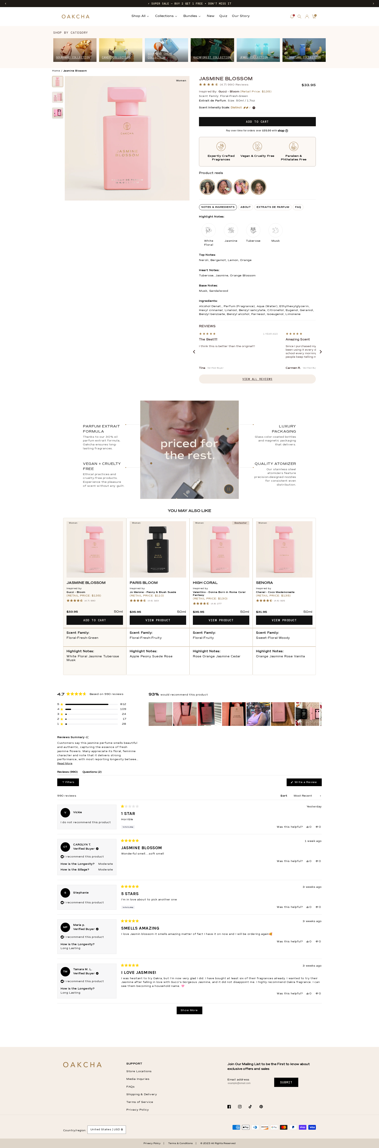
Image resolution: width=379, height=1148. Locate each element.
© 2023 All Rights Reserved (217, 1143)
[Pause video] (189, 450)
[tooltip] (86, 737)
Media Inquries (137, 1079)
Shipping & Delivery (141, 1094)
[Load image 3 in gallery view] (57, 113)
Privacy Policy (137, 1109)
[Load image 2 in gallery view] (57, 97)
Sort (284, 796)
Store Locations (139, 1071)
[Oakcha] (82, 1065)
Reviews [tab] (67, 773)
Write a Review (308, 783)
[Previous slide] (194, 352)
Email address (238, 1079)
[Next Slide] (318, 714)
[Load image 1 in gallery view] (57, 81)
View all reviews (257, 379)
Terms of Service (139, 1102)
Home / (57, 71)
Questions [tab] (92, 773)
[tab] (218, 207)
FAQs (130, 1086)
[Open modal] (207, 186)
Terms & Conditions (180, 1143)
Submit (286, 1082)
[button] (5, 3)
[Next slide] (321, 352)
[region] (235, 714)
